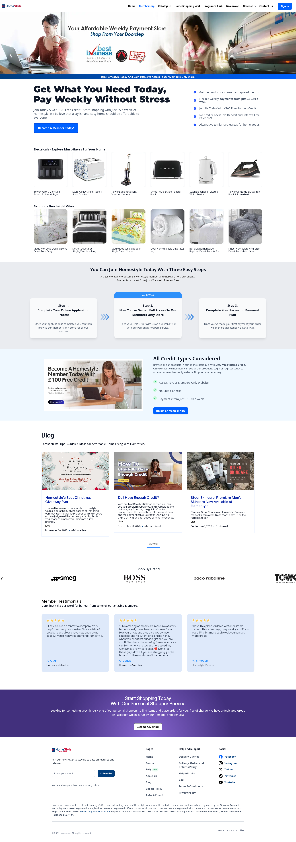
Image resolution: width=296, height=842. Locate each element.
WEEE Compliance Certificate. (95, 811)
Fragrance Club (213, 6)
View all (153, 543)
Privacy (230, 830)
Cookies (240, 830)
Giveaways (232, 6)
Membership (146, 6)
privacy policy (92, 785)
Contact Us (266, 6)
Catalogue (164, 6)
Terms (221, 830)
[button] (249, 6)
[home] (13, 6)
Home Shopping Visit (187, 6)
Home (131, 6)
